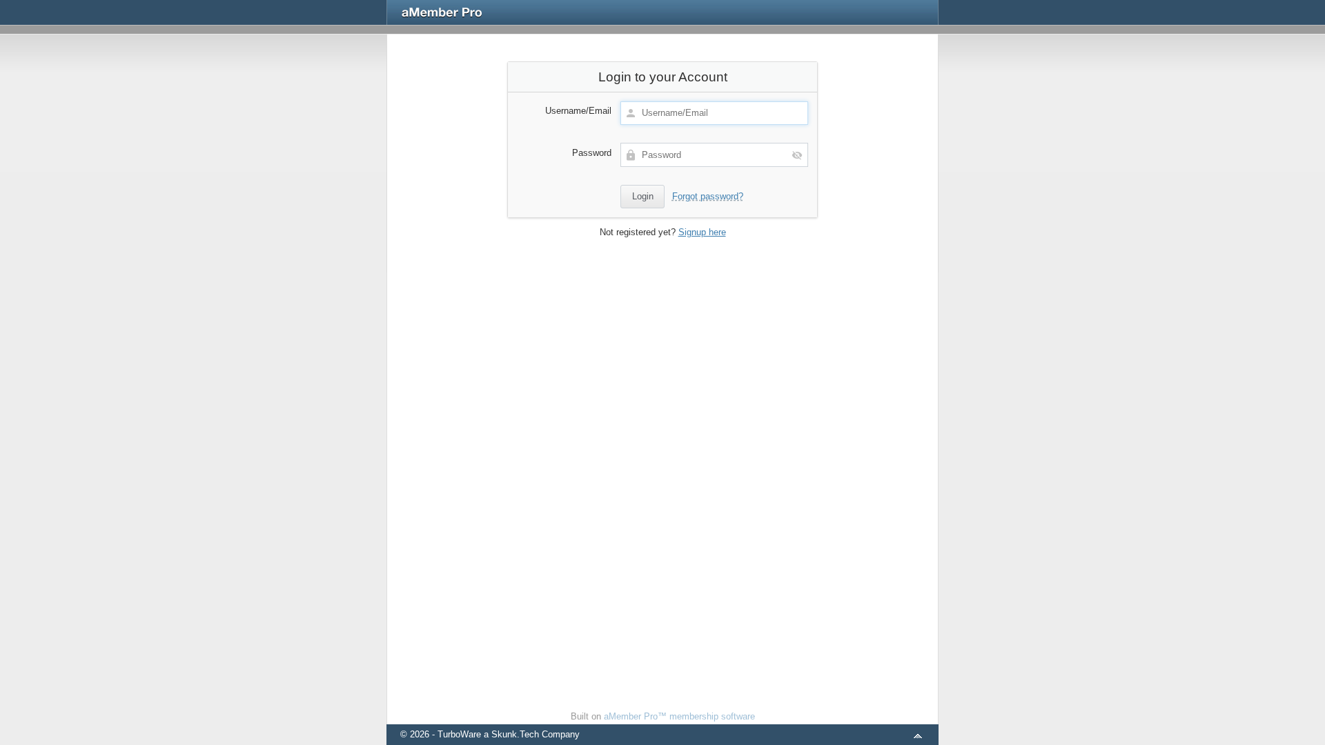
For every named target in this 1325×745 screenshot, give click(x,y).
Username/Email (578, 111)
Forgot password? (707, 196)
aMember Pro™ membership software (679, 716)
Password (591, 153)
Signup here (702, 232)
